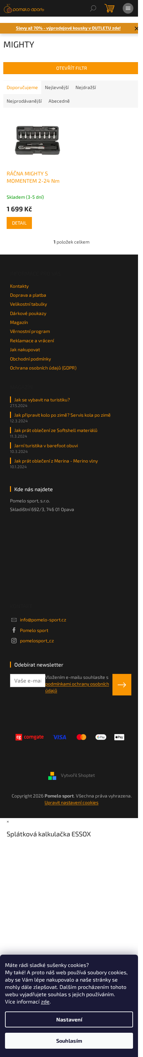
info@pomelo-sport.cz (43, 619)
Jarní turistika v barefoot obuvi (46, 445)
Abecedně (59, 101)
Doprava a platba (28, 295)
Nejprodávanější (24, 101)
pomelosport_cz (37, 640)
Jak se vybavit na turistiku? (42, 399)
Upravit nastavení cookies (71, 802)
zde (45, 1001)
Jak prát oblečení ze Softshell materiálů (55, 430)
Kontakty (19, 286)
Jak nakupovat (25, 349)
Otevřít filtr (71, 68)
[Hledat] (93, 8)
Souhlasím (69, 1040)
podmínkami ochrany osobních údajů (77, 687)
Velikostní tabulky (28, 304)
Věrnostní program (30, 331)
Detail (19, 223)
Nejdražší (85, 87)
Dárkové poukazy (28, 313)
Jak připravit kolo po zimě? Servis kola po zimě (62, 415)
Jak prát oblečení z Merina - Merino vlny (56, 461)
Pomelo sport (34, 630)
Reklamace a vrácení (32, 340)
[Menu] (128, 8)
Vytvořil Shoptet (78, 775)
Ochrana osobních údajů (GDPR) (43, 367)
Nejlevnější (57, 87)
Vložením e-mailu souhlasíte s (77, 683)
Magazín (19, 322)
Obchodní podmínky (30, 359)
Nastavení (69, 1019)
